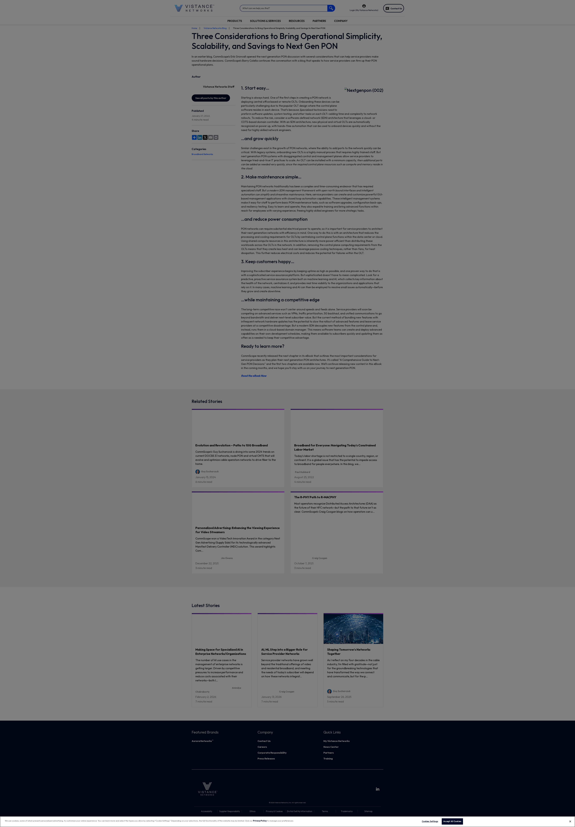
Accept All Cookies (452, 821)
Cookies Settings (430, 821)
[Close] (570, 821)
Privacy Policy (260, 821)
